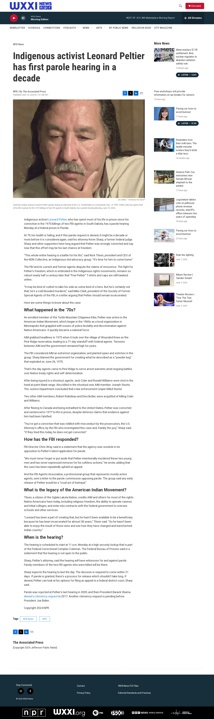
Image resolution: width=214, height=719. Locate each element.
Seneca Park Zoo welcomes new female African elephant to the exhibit (185, 179)
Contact (81, 686)
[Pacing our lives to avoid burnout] (164, 113)
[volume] (23, 18)
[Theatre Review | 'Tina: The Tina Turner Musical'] (164, 299)
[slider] (28, 18)
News (86, 28)
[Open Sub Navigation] (78, 28)
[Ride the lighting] (164, 260)
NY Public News (118, 28)
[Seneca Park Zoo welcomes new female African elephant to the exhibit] (164, 177)
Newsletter (17, 28)
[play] (13, 18)
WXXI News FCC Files (128, 686)
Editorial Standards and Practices (134, 693)
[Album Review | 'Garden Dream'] (164, 279)
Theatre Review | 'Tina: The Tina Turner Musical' (185, 298)
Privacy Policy (83, 693)
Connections (51, 28)
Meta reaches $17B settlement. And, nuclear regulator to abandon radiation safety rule (186, 56)
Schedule (34, 28)
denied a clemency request (41, 596)
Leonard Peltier (57, 219)
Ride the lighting (185, 254)
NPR (44, 619)
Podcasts (69, 28)
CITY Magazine (163, 28)
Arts (99, 28)
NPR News (18, 44)
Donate (196, 6)
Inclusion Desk (141, 28)
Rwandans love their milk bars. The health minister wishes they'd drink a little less (186, 146)
